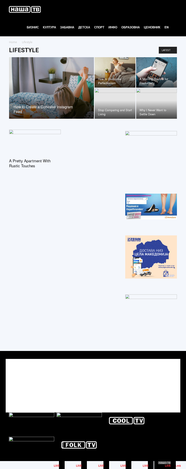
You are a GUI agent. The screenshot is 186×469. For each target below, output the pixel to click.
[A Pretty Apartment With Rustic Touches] (35, 142)
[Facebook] (153, 382)
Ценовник (152, 27)
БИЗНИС (33, 27)
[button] (176, 9)
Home (13, 42)
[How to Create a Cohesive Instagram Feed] (51, 94)
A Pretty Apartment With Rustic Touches (30, 163)
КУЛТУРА (49, 27)
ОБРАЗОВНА (130, 27)
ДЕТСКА (84, 27)
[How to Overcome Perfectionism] (115, 72)
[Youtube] (173, 382)
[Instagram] (163, 382)
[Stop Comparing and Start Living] (115, 103)
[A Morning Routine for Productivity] (156, 72)
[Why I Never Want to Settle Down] (156, 103)
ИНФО (112, 27)
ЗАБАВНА (67, 27)
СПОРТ (99, 27)
